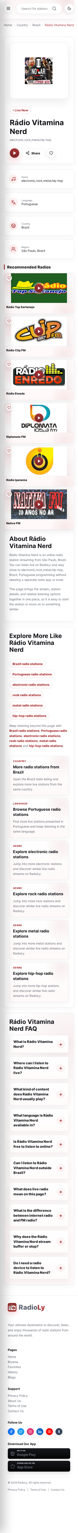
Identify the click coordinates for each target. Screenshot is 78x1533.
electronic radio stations (31, 684)
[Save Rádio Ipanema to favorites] (9, 451)
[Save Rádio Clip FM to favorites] (9, 321)
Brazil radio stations (28, 664)
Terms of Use (17, 1406)
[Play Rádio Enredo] (39, 374)
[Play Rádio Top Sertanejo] (39, 288)
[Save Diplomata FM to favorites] (9, 408)
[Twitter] (20, 1431)
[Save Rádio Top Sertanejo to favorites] (9, 278)
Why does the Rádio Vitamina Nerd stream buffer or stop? (32, 1241)
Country (22, 25)
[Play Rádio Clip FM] (39, 331)
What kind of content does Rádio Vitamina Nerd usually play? (31, 1094)
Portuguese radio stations (32, 674)
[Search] (54, 8)
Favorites (14, 1367)
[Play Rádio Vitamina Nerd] (14, 153)
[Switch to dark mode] (69, 8)
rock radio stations (27, 695)
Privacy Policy (18, 1395)
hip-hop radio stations (29, 716)
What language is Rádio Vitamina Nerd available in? (33, 1120)
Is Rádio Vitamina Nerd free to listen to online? (33, 1143)
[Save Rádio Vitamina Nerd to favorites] (51, 153)
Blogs (12, 1377)
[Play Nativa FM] (39, 504)
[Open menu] (8, 8)
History (13, 1372)
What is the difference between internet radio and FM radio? (33, 1215)
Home (8, 25)
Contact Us (16, 1411)
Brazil (36, 25)
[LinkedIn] (39, 1431)
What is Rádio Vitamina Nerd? (33, 1044)
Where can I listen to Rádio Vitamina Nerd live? (30, 1068)
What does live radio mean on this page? (30, 1191)
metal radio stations (28, 705)
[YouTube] (49, 1431)
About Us (14, 1401)
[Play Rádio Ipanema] (39, 461)
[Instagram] (30, 1431)
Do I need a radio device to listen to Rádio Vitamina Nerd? (31, 1268)
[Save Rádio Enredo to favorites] (9, 364)
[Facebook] (11, 1431)
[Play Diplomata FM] (39, 418)
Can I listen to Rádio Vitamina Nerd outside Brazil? (32, 1168)
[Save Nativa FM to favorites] (9, 494)
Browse (13, 1362)
